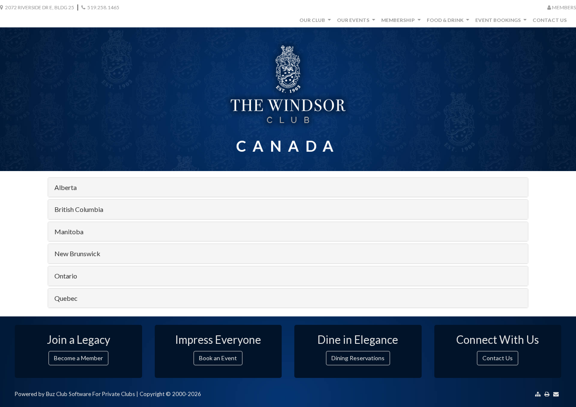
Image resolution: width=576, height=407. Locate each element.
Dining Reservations (358, 357)
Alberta (65, 187)
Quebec (66, 298)
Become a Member (78, 357)
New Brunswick (77, 253)
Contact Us (550, 20)
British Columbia (78, 209)
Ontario (65, 276)
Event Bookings (502, 22)
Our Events (357, 22)
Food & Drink (449, 22)
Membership (402, 22)
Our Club (316, 22)
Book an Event (218, 357)
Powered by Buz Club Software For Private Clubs (75, 394)
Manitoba (68, 232)
